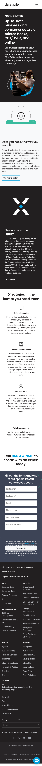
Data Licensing (8, 626)
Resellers (5, 671)
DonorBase (6, 603)
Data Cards (6, 713)
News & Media (8, 705)
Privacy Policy (29, 543)
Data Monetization (30, 615)
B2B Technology (8, 651)
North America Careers (12, 733)
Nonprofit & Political (10, 667)
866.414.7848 (22, 456)
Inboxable (27, 663)
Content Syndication (31, 598)
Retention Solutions (31, 623)
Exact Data (27, 671)
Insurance (6, 659)
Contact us (10, 280)
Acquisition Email (30, 594)
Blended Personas (9, 595)
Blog (3, 701)
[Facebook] (13, 738)
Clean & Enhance (9, 630)
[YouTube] (29, 738)
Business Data (8, 587)
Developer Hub (29, 659)
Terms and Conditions (11, 755)
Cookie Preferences (30, 760)
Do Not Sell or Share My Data (13, 760)
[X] (19, 738)
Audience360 (28, 651)
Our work (5, 697)
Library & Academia (10, 663)
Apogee (5, 599)
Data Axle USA (29, 655)
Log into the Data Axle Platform (15, 576)
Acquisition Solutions (31, 619)
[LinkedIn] (24, 738)
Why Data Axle (8, 567)
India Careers (31, 733)
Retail (4, 675)
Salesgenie (27, 647)
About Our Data (8, 572)
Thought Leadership (10, 709)
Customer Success (25, 567)
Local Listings (28, 667)
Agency (5, 647)
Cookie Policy (35, 755)
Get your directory (10, 178)
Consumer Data (8, 591)
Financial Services (9, 655)
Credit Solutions (29, 675)
